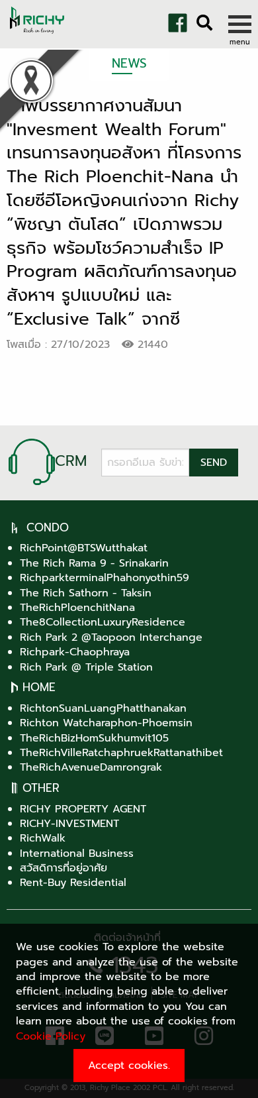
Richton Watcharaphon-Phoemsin (106, 723)
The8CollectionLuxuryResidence (102, 622)
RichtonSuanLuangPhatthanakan (103, 708)
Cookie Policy (50, 1036)
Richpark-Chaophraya (75, 652)
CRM (71, 461)
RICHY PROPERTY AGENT (83, 809)
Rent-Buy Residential (73, 883)
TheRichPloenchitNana (77, 608)
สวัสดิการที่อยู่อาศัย (63, 868)
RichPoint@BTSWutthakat (84, 548)
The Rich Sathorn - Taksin (85, 593)
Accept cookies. (129, 1065)
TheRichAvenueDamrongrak (91, 767)
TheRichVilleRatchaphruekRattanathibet (121, 753)
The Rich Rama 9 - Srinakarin (94, 563)
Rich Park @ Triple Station (86, 667)
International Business (77, 853)
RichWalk (42, 838)
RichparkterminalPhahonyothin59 (104, 578)
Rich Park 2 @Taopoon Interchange (111, 637)
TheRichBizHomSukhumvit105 (94, 738)
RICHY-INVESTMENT (69, 824)
